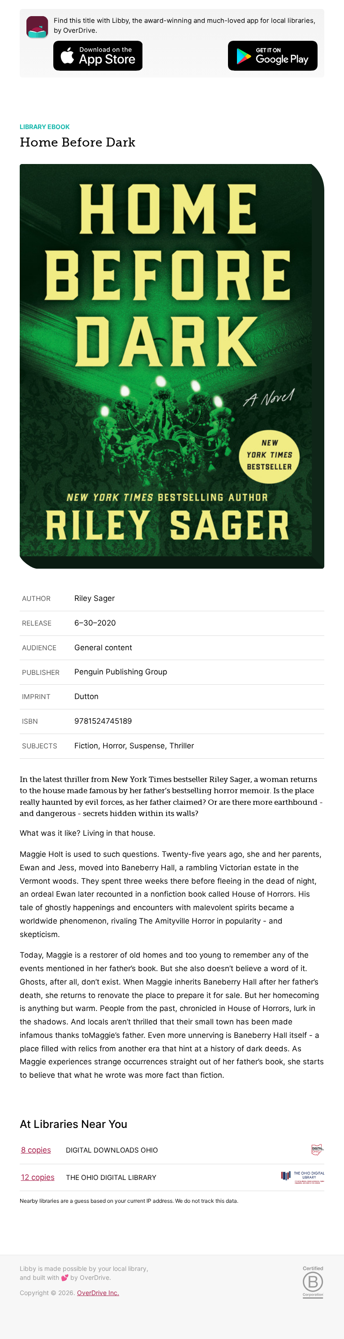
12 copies (38, 1177)
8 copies (36, 1149)
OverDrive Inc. (98, 1292)
